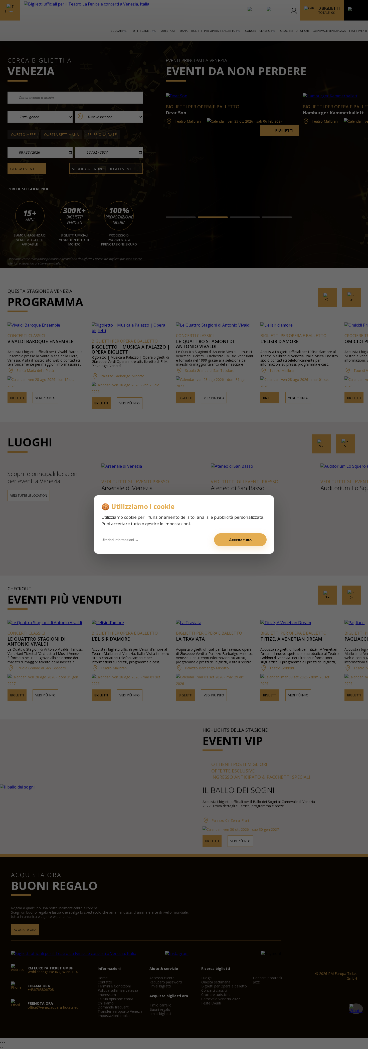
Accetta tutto (240, 540)
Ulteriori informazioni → (119, 540)
